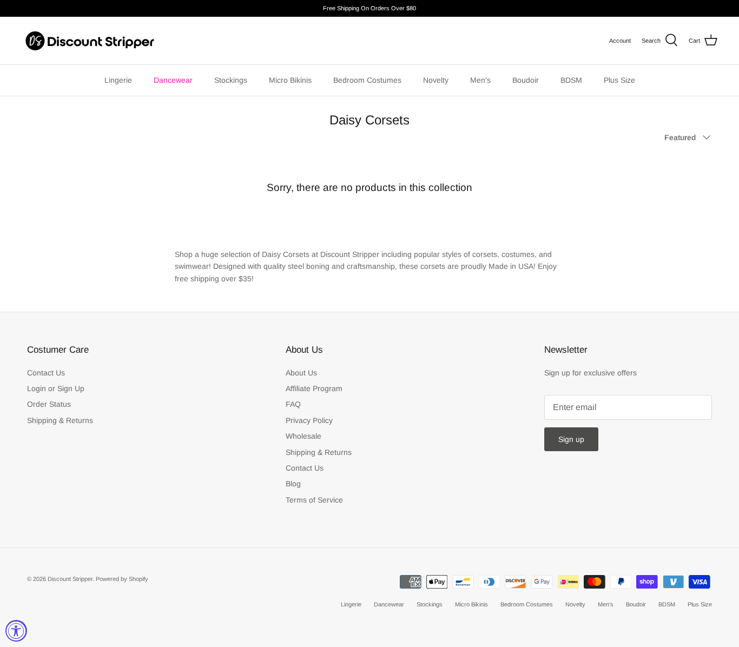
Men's (480, 80)
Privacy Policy (309, 420)
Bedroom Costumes (367, 80)
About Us (301, 372)
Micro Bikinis (290, 80)
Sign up (571, 439)
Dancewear (173, 80)
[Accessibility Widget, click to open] (16, 631)
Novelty (435, 80)
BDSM (571, 80)
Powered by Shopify (122, 579)
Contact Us (46, 372)
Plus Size (619, 80)
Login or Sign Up (55, 388)
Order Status (49, 404)
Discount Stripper (70, 579)
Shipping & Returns (60, 420)
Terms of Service (314, 500)
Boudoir (525, 80)
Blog (293, 483)
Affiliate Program (314, 388)
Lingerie (118, 80)
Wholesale (303, 436)
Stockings (230, 80)
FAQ (293, 404)
